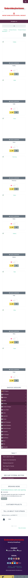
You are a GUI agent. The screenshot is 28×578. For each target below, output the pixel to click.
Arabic (4, 400)
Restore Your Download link (9, 460)
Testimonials (6, 469)
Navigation (13, 21)
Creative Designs (7, 406)
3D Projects (5, 391)
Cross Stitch (6, 409)
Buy (11, 74)
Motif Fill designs (7, 422)
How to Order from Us (17, 566)
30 (24, 35)
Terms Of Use (19, 567)
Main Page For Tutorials (8, 466)
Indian (4, 413)
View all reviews (22, 528)
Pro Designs (6, 434)
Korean (4, 419)
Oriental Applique (7, 425)
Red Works (5, 437)
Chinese (5, 30)
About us (9, 566)
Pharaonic (5, 431)
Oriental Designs (7, 428)
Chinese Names (13, 30)
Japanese (5, 416)
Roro (4, 440)
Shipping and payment (8, 463)
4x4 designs (6, 394)
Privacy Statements (11, 567)
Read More (4, 498)
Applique (5, 397)
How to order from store (8, 456)
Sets (4, 444)
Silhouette (5, 447)
